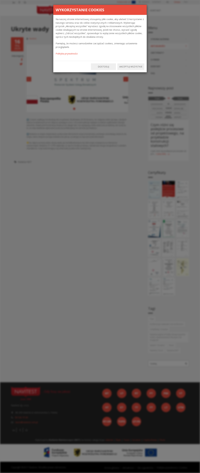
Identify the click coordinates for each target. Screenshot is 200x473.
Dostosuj (103, 66)
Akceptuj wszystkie (130, 66)
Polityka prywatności (67, 53)
